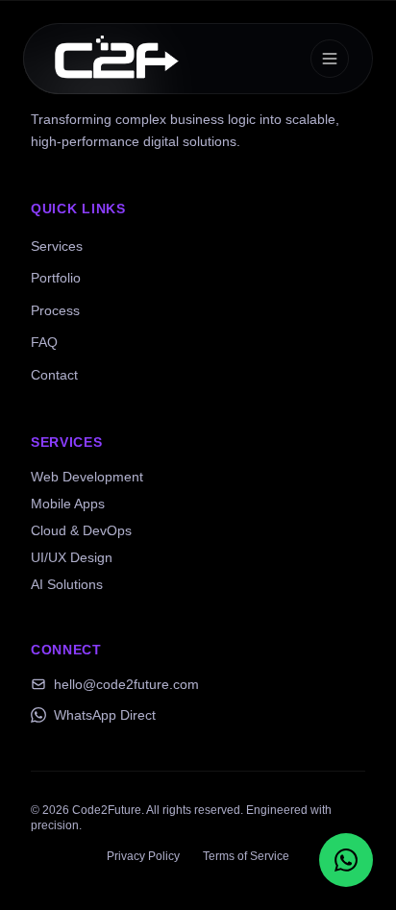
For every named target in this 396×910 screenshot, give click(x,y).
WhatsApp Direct (105, 715)
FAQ (44, 342)
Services (57, 246)
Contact (54, 374)
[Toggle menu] (329, 58)
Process (55, 310)
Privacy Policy (143, 856)
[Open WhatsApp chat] (346, 860)
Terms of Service (246, 856)
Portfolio (56, 277)
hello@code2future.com (126, 684)
